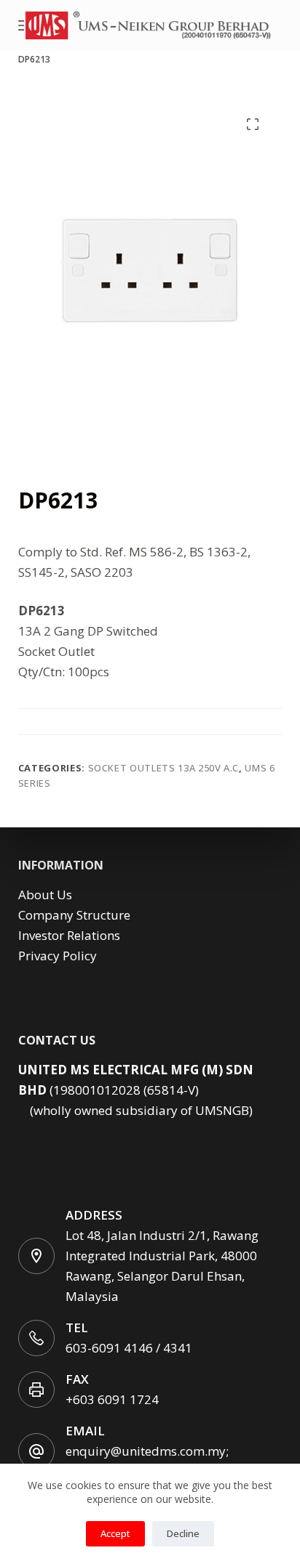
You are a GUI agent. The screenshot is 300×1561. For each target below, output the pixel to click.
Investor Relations (69, 935)
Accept (115, 1533)
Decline (183, 1533)
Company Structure (74, 915)
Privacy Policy (57, 955)
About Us (45, 894)
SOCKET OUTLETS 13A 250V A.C (164, 767)
